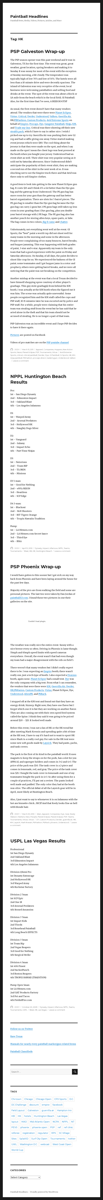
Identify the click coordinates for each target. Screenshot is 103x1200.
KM (74, 124)
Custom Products (36, 120)
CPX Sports (60, 1099)
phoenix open (39, 1127)
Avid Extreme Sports (58, 120)
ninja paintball (16, 358)
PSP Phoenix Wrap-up (35, 566)
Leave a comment (21, 361)
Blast (26, 551)
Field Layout (18, 1110)
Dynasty (38, 548)
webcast (45, 1144)
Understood (42, 116)
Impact (46, 548)
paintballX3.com (19, 597)
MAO (24, 1121)
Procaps (33, 124)
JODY (17, 349)
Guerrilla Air (58, 686)
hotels (27, 1116)
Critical (22, 116)
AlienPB (28, 694)
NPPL (60, 548)
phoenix (54, 822)
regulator (43, 1133)
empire (45, 1105)
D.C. (71, 1099)
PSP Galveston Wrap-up (37, 51)
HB (30, 551)
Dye (41, 124)
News (19, 352)
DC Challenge (18, 1105)
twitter (72, 1138)
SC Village (64, 1133)
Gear (67, 814)
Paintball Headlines (29, 16)
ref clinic (68, 1127)
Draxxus (72, 675)
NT (72, 1121)
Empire (24, 124)
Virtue (13, 116)
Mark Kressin (26, 822)
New (28, 817)
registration (29, 1133)
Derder (31, 116)
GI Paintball (54, 355)
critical (20, 355)
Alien (39, 814)
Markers (21, 817)
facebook (58, 1105)
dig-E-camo (48, 222)
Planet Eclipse (63, 112)
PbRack (42, 694)
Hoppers (58, 349)
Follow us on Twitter (21, 1028)
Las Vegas (42, 1010)
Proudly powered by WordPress (44, 1192)
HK (70, 355)
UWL (14, 1144)
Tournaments (45, 352)
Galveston (33, 1110)
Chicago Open (43, 1099)
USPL (25, 1010)
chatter (63, 222)
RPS (53, 1133)
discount (34, 1105)
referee (15, 1133)
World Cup (17, 1150)
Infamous (54, 548)
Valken (53, 116)
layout (14, 1121)
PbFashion (27, 358)
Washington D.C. (28, 1144)
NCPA (56, 1121)
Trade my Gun (22, 127)
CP (37, 820)
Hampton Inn (64, 1110)
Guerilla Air (64, 116)
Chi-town (16, 1099)
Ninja (68, 124)
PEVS (14, 1127)
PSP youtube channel (58, 342)
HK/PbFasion (17, 690)
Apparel (39, 349)
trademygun (52, 358)
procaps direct (39, 358)
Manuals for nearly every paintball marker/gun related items (43, 1044)
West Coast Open (62, 1144)
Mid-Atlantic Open (40, 1121)
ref (59, 1127)
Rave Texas (16, 1036)
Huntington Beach (44, 551)
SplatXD (23, 1138)
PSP (37, 352)
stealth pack (17, 131)
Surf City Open (39, 1138)
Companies (49, 349)
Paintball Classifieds (21, 1051)
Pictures (14, 335)
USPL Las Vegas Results (37, 841)
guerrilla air (67, 820)
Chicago (28, 1099)
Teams (66, 548)
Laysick (47, 743)
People (33, 817)
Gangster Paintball (54, 124)
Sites (13, 1138)
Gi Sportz (64, 355)
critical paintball (30, 355)
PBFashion (20, 120)
